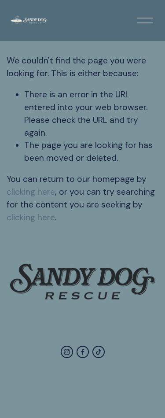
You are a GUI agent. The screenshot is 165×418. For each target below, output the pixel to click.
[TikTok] (98, 352)
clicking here (31, 191)
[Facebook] (83, 352)
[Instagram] (67, 352)
